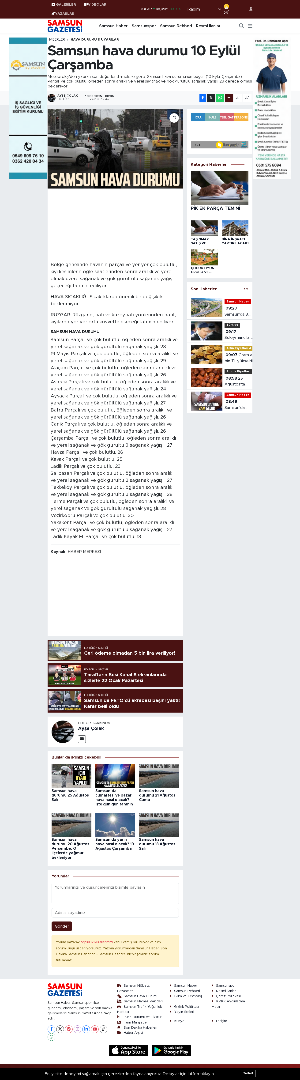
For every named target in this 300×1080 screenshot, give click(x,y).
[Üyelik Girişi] (248, 9)
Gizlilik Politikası (186, 1006)
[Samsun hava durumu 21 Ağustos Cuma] (159, 776)
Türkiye (232, 324)
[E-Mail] (82, 739)
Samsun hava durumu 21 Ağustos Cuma (157, 795)
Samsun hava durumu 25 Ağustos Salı (70, 795)
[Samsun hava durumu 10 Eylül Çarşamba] (115, 149)
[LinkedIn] (86, 1029)
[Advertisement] (115, 224)
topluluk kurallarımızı (97, 942)
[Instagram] (77, 1029)
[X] (60, 1029)
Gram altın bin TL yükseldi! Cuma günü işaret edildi (241, 358)
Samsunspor (144, 26)
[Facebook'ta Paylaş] (202, 98)
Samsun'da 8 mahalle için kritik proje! (236, 311)
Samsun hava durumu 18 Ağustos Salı (157, 844)
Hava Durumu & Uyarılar (95, 39)
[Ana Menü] (250, 26)
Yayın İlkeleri (184, 1012)
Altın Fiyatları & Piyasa (244, 348)
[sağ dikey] (272, 108)
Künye (179, 1021)
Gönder (62, 926)
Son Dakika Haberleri (140, 1027)
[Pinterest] (69, 1029)
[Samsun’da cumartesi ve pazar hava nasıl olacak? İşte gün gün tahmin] (115, 776)
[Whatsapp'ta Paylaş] (220, 98)
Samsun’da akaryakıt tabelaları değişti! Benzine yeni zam (237, 405)
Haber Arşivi (133, 1033)
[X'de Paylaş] (211, 98)
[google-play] (171, 1050)
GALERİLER (66, 4)
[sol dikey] (28, 108)
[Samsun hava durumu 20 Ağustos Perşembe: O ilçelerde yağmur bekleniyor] (71, 824)
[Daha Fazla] (229, 98)
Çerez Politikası (228, 996)
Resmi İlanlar (208, 26)
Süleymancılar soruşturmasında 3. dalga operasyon (240, 335)
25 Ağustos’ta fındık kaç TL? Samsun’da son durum (238, 381)
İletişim (221, 1021)
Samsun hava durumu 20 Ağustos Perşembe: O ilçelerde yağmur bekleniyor (70, 849)
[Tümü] (246, 289)
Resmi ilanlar (226, 991)
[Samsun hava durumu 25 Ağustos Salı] (71, 776)
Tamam (248, 1073)
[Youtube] (95, 1029)
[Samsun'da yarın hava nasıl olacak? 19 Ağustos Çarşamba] (115, 824)
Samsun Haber (113, 26)
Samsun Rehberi (176, 26)
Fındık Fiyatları (238, 371)
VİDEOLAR (97, 4)
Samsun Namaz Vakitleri (143, 1001)
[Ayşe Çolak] (63, 731)
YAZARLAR (64, 13)
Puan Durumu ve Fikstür (142, 1017)
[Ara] (241, 26)
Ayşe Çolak (91, 728)
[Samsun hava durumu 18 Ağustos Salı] (159, 824)
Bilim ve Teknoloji (188, 996)
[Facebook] (51, 1029)
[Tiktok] (103, 1029)
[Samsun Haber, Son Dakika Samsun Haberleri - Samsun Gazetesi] (65, 26)
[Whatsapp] (51, 1037)
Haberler (56, 39)
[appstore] (129, 1050)
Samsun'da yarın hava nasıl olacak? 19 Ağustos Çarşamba (114, 844)
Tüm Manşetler (136, 1022)
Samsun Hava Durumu (141, 996)
